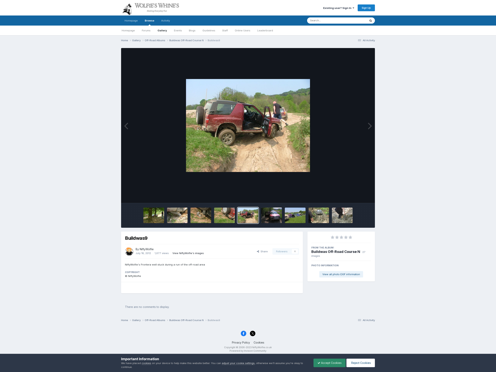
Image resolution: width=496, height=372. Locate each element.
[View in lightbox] (248, 125)
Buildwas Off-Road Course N (335, 252)
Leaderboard (265, 30)
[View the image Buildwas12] (177, 215)
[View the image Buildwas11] (200, 215)
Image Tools (359, 196)
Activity (165, 20)
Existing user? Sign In (338, 7)
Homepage (131, 20)
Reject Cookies (360, 362)
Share (263, 251)
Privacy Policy (241, 342)
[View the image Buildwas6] (318, 215)
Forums (146, 30)
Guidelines (208, 30)
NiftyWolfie (147, 249)
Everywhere (354, 20)
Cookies (259, 342)
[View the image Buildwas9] (248, 215)
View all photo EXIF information (341, 274)
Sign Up (366, 7)
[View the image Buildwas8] (271, 215)
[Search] (370, 20)
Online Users (242, 30)
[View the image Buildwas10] (224, 215)
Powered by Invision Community (248, 350)
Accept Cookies (331, 362)
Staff (225, 30)
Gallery (162, 30)
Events (178, 30)
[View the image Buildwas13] (153, 215)
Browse (149, 20)
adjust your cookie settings (238, 363)
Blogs (192, 30)
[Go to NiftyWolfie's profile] (129, 251)
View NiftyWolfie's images (188, 253)
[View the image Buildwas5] (342, 215)
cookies (146, 363)
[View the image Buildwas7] (295, 215)
